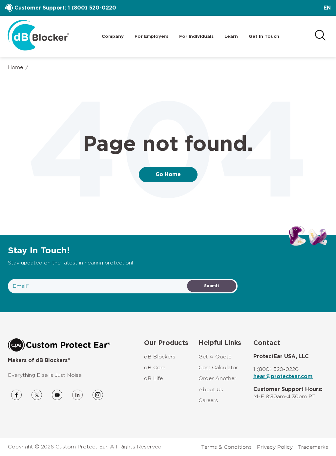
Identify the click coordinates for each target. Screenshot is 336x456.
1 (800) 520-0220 (92, 8)
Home (15, 67)
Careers (208, 400)
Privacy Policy (275, 447)
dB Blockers (159, 356)
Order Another (217, 378)
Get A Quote (215, 356)
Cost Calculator (218, 367)
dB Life (153, 378)
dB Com (154, 367)
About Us (211, 389)
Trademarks (313, 447)
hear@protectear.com (283, 376)
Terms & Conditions (226, 447)
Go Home (168, 174)
